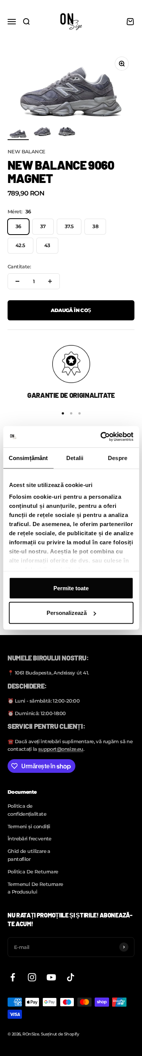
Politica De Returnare (33, 871)
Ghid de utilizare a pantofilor (29, 855)
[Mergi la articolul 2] (42, 132)
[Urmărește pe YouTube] (51, 977)
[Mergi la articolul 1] (18, 133)
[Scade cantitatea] (17, 281)
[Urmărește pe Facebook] (13, 977)
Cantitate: (19, 266)
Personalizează (67, 613)
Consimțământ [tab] (28, 457)
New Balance (26, 151)
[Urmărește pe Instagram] (32, 977)
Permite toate (71, 588)
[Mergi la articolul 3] (66, 132)
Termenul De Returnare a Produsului (35, 888)
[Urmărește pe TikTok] (71, 977)
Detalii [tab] (74, 457)
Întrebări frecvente (29, 838)
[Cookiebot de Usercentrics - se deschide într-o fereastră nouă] (101, 437)
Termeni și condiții (29, 826)
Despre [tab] (117, 457)
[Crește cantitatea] (50, 281)
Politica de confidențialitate (27, 810)
